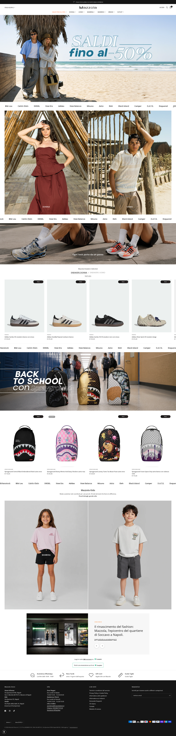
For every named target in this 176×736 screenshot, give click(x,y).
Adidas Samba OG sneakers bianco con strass (19, 337)
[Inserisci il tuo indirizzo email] (169, 695)
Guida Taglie (129, 676)
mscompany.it (73, 727)
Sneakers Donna (79, 272)
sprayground (9, 469)
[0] (170, 7)
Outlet (119, 12)
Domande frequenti (95, 701)
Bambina (90, 12)
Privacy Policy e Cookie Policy (98, 693)
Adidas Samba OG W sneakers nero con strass (104, 337)
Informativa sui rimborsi (97, 698)
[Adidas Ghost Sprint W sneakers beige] (152, 306)
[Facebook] (7, 711)
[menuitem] (59, 12)
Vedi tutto (88, 276)
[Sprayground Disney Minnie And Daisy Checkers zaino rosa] (67, 440)
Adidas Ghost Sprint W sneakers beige (144, 337)
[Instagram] (11, 711)
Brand (110, 12)
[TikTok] (15, 711)
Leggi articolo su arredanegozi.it (105, 639)
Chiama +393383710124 (55, 708)
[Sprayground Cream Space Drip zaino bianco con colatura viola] (152, 440)
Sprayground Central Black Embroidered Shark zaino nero (23, 471)
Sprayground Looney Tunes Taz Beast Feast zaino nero (107, 471)
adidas (7, 334)
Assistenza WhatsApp (53, 710)
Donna (71, 12)
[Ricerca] (167, 7)
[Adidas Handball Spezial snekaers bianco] (67, 306)
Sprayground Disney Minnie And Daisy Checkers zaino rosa (66, 471)
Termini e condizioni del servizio (99, 690)
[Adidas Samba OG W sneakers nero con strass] (109, 306)
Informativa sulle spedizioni (98, 696)
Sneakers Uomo (97, 272)
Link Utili (92, 687)
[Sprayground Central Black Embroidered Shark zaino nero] (24, 440)
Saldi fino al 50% (58, 12)
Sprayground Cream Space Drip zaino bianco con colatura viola (150, 473)
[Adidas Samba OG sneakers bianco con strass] (24, 306)
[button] (82, 88)
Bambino (101, 12)
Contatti (91, 706)
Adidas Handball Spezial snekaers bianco (60, 337)
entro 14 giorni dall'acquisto (75, 676)
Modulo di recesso (95, 709)
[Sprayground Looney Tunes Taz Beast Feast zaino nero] (109, 440)
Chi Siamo (92, 704)
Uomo (81, 12)
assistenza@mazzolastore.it (55, 706)
